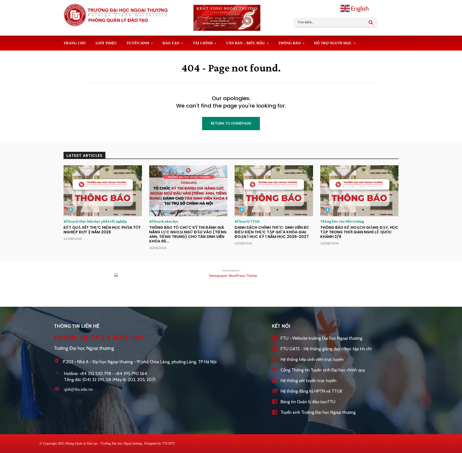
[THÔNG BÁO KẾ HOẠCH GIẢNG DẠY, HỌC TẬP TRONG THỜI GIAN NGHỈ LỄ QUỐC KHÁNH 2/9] (359, 190)
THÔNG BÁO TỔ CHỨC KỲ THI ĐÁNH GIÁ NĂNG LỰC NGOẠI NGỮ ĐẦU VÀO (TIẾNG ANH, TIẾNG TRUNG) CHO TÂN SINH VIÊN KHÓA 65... (188, 234)
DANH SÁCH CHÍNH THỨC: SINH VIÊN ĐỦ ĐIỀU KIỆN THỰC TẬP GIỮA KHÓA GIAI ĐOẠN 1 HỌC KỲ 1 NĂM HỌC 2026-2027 (272, 232)
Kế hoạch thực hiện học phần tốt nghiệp (95, 221)
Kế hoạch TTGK (247, 221)
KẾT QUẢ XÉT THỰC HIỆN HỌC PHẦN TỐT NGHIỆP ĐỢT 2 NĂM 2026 (102, 230)
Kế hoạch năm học (164, 221)
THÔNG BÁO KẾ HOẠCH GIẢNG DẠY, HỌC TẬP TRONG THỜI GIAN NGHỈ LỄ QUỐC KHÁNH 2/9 (359, 232)
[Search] (370, 22)
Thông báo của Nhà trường (342, 221)
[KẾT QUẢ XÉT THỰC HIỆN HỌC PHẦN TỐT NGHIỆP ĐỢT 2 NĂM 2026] (103, 190)
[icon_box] (317, 338)
